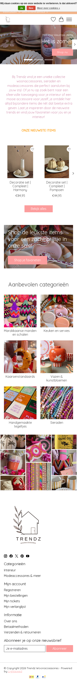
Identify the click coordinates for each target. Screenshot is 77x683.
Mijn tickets (12, 601)
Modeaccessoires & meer (22, 576)
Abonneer (60, 648)
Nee (31, 8)
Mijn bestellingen (16, 596)
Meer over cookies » (48, 8)
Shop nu (62, 52)
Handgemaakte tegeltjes (20, 424)
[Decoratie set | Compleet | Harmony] (20, 161)
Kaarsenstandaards (20, 376)
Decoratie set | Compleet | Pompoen (56, 186)
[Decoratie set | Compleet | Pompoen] (56, 161)
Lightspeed (15, 671)
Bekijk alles (38, 209)
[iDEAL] (31, 677)
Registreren (12, 590)
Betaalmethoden (16, 627)
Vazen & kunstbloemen (56, 378)
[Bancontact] (43, 677)
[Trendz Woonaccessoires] (8, 19)
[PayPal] (37, 677)
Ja (21, 8)
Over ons (10, 621)
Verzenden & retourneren (22, 632)
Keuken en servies (57, 331)
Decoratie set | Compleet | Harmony (20, 186)
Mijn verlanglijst (15, 607)
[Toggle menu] (69, 19)
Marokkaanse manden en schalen (20, 332)
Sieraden (56, 423)
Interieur (10, 570)
